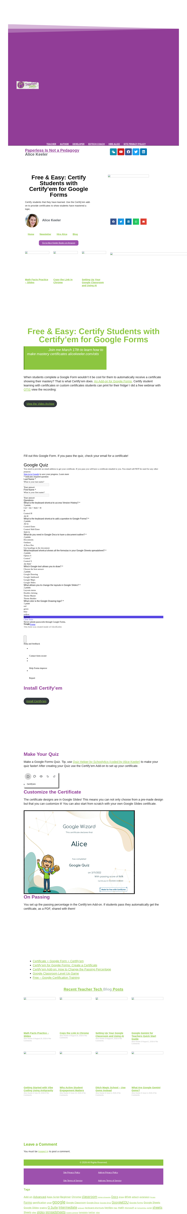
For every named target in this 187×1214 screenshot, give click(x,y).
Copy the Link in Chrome (74, 1033)
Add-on (28, 1196)
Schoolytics (141, 1208)
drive (128, 1196)
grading (43, 1208)
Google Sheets (152, 1202)
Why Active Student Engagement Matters (72, 1089)
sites (34, 1212)
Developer (78, 144)
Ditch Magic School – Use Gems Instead (111, 1089)
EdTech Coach (96, 144)
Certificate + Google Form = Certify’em (58, 961)
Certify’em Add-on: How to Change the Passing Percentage (72, 969)
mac (115, 1208)
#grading (57, 358)
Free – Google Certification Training (56, 977)
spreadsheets (55, 1212)
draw (121, 1197)
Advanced (39, 1196)
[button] (113, 222)
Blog (75, 234)
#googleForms (38, 358)
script (149, 1208)
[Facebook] (128, 151)
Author (64, 144)
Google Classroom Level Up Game (56, 973)
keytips (109, 1207)
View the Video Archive (40, 403)
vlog (98, 1212)
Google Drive (105, 1203)
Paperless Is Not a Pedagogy (52, 150)
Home (31, 234)
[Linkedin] (143, 151)
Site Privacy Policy (135, 144)
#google (33, 362)
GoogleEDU (120, 1202)
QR (136, 1208)
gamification (39, 1202)
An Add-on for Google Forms (113, 381)
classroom (89, 1197)
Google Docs (93, 1202)
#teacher (72, 358)
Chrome (76, 1196)
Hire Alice (114, 144)
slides (41, 1212)
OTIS (27, 389)
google (58, 1202)
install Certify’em (36, 701)
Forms (28, 1202)
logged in (43, 1151)
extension (144, 1197)
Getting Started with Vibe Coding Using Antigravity (38, 1089)
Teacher (51, 144)
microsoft (129, 1207)
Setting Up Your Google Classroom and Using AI (93, 282)
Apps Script (53, 1196)
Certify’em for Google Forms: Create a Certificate (65, 965)
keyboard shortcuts (94, 1207)
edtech (135, 1197)
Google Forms (136, 1202)
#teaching (87, 358)
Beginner (65, 1196)
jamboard (81, 1208)
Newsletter (45, 234)
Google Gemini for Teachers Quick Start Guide (144, 1036)
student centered (72, 1213)
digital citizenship (104, 1197)
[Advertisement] (73, 15)
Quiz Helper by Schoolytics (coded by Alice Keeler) (106, 761)
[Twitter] (136, 151)
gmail (49, 1203)
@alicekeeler (37, 350)
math (121, 1207)
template (83, 1212)
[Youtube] (120, 151)
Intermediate (68, 1207)
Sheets (27, 1212)
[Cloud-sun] (113, 151)
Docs (114, 1196)
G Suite (53, 1207)
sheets (157, 1207)
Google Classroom (76, 1202)
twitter (91, 1212)
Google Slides (31, 1207)
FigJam (152, 1197)
